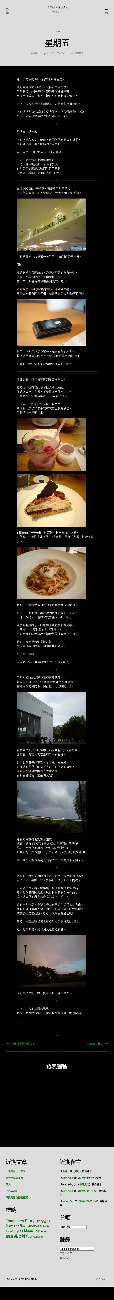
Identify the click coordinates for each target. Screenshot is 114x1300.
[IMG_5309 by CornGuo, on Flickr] (57, 322)
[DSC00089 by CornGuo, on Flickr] (57, 718)
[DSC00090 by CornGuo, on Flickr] (57, 807)
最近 (77, 1171)
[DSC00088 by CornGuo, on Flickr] (57, 500)
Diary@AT (43, 1220)
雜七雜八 (21, 1236)
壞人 (8, 1184)
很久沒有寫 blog (14, 1178)
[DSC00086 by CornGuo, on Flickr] (57, 444)
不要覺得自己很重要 (17, 1197)
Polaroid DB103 (14, 1191)
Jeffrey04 (67, 1201)
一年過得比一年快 (15, 1171)
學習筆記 (44, 1231)
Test (36, 1231)
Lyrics (19, 1231)
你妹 (64, 1171)
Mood (28, 1230)
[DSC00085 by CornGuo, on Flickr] (57, 225)
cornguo (43, 53)
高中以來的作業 (36, 1236)
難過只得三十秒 (87, 1191)
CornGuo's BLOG (57, 7)
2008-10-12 (61, 53)
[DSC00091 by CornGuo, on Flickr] (57, 961)
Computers (15, 1220)
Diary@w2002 (35, 1225)
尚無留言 (79, 53)
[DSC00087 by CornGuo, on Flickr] (57, 573)
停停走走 (84, 1178)
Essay (46, 1225)
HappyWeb (10, 1231)
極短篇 (9, 1236)
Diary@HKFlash (16, 1225)
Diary (57, 31)
